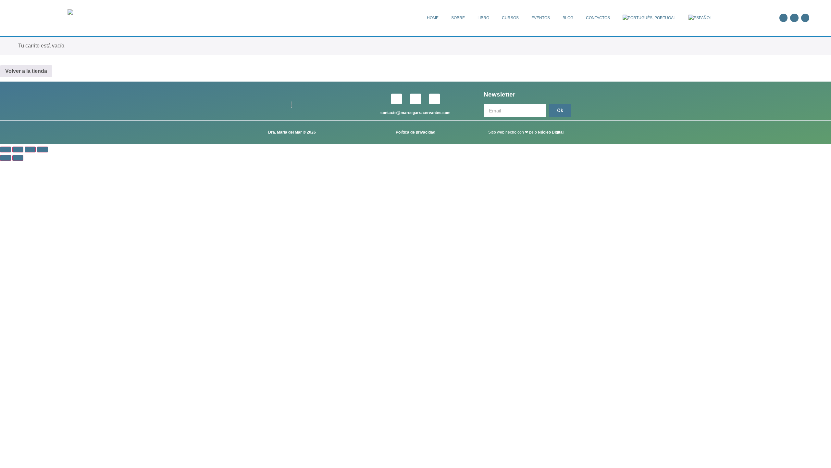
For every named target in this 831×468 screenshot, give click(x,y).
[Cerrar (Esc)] (42, 149)
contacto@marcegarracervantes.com (415, 112)
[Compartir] (30, 149)
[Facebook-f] (783, 18)
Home (433, 18)
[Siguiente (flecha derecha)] (17, 158)
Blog (568, 18)
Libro (483, 18)
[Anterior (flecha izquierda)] (5, 158)
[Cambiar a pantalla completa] (17, 149)
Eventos (540, 18)
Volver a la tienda (26, 71)
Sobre (458, 18)
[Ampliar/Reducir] (5, 149)
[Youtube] (805, 18)
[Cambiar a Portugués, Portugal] (649, 18)
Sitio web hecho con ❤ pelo (513, 132)
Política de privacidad (415, 132)
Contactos (598, 18)
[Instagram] (794, 18)
